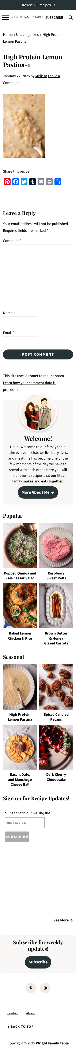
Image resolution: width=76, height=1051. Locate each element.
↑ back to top (20, 1026)
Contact (12, 1013)
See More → (63, 920)
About (30, 1013)
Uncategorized (27, 34)
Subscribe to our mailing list (27, 813)
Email (8, 332)
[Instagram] (45, 988)
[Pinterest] (31, 988)
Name (9, 313)
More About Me (35, 492)
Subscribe (38, 962)
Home (8, 34)
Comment (12, 240)
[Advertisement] (38, 881)
